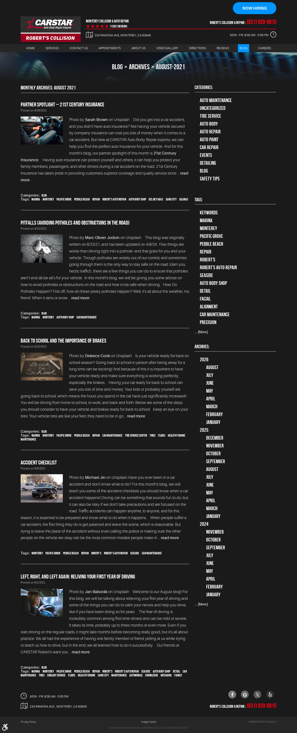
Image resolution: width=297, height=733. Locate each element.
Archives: (202, 346)
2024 (204, 524)
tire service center (136, 435)
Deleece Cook (97, 356)
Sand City (171, 199)
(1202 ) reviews (118, 26)
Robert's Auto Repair (114, 199)
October (213, 453)
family (178, 675)
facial (205, 299)
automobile (136, 675)
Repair (96, 199)
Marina (36, 199)
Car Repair (209, 147)
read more (80, 298)
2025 (204, 430)
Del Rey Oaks (156, 199)
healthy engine (176, 435)
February (214, 414)
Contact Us (79, 48)
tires (152, 435)
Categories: (204, 87)
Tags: (199, 199)
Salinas (183, 199)
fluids (161, 435)
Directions (197, 48)
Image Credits (148, 721)
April (210, 399)
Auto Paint (209, 139)
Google (245, 694)
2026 (204, 359)
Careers (264, 48)
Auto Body (209, 124)
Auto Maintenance (216, 100)
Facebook (232, 694)
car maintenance (87, 317)
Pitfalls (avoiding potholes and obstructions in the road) (75, 223)
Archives (139, 67)
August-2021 (170, 67)
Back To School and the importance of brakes (63, 341)
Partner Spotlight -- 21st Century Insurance (62, 104)
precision (208, 322)
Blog (243, 48)
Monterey (48, 199)
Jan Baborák (96, 592)
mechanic (166, 675)
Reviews (223, 48)
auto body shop (137, 199)
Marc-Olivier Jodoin (102, 237)
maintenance (28, 439)
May (209, 391)
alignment (209, 306)
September (215, 461)
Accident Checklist (39, 462)
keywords (209, 212)
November (215, 446)
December (214, 438)
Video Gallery (167, 48)
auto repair (210, 131)
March (211, 406)
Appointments (109, 48)
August (212, 367)
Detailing (208, 163)
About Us (138, 48)
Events (206, 155)
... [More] (201, 332)
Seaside (134, 553)
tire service (210, 116)
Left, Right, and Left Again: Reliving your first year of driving (78, 576)
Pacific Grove (64, 199)
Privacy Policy (28, 721)
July (209, 375)
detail (176, 671)
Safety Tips (210, 179)
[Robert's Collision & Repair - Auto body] (51, 29)
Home (30, 48)
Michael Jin (95, 477)
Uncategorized (212, 108)
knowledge (151, 675)
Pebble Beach (82, 199)
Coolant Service (56, 675)
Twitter (257, 694)
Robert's (96, 553)
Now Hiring (254, 8)
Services (52, 48)
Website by (262, 721)
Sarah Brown (96, 120)
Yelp (270, 694)
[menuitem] (30, 48)
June (210, 383)
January (213, 422)
